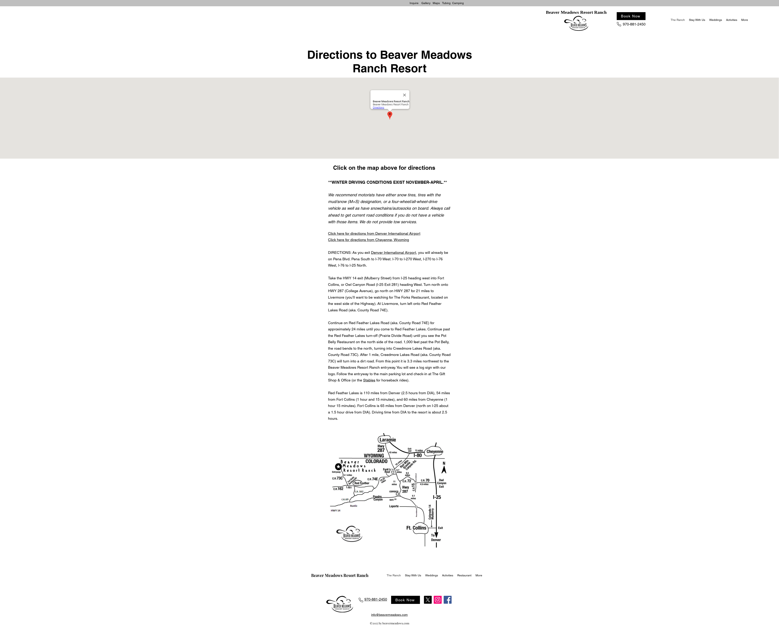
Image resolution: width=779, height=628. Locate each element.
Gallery (425, 3)
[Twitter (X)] (428, 600)
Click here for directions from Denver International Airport (374, 233)
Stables (369, 380)
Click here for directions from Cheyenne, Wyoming (368, 240)
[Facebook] (448, 600)
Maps (436, 3)
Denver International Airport (393, 252)
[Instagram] (438, 600)
